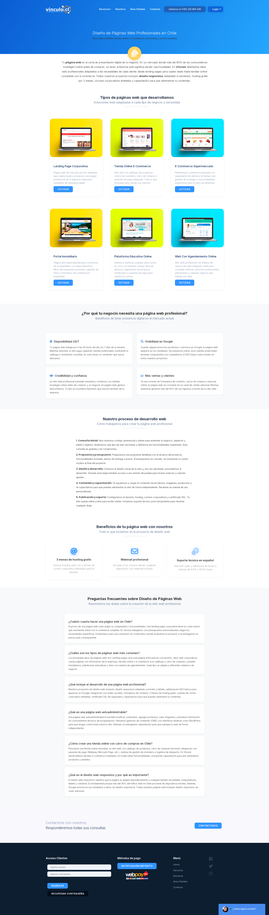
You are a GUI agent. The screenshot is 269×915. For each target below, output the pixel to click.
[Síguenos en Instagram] (210, 873)
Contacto (155, 9)
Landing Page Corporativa (71, 166)
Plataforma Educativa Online (133, 256)
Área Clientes (137, 9)
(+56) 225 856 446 (191, 9)
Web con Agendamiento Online (195, 256)
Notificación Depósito (137, 865)
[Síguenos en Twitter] (210, 866)
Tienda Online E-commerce (132, 166)
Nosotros (121, 9)
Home (176, 864)
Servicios (104, 9)
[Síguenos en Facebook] (210, 859)
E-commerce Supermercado (194, 166)
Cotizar (63, 189)
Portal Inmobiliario (65, 256)
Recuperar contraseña (67, 893)
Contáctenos (208, 825)
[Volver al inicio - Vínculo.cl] (59, 8)
